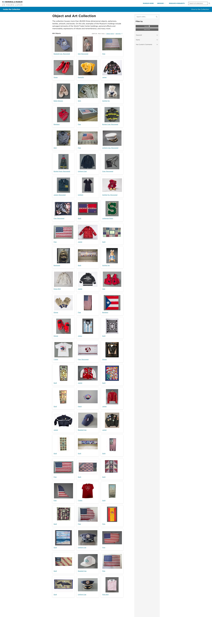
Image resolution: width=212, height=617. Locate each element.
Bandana (56, 124)
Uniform (80, 195)
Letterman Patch (107, 218)
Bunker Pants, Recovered (62, 171)
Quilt (79, 218)
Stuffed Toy (106, 101)
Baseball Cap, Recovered (62, 54)
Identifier (118, 33)
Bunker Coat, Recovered (110, 124)
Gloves (56, 312)
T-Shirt (56, 359)
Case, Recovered (107, 171)
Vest (103, 289)
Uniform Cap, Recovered (110, 148)
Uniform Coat (82, 171)
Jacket (104, 77)
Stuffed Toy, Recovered (109, 195)
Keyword (139, 35)
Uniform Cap (82, 547)
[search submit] (156, 16)
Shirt (79, 101)
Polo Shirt (105, 594)
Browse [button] (160, 3)
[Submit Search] (209, 3)
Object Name (110, 33)
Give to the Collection (200, 9)
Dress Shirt (57, 289)
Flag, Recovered (59, 218)
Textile (146, 26)
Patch (80, 406)
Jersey (80, 336)
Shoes (56, 77)
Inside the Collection (11, 9)
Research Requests (177, 3)
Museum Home (148, 3)
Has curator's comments (144, 44)
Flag (103, 54)
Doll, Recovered (83, 54)
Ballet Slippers (58, 101)
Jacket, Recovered (60, 195)
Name (138, 40)
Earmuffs (81, 77)
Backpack (57, 265)
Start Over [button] (147, 29)
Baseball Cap (82, 430)
